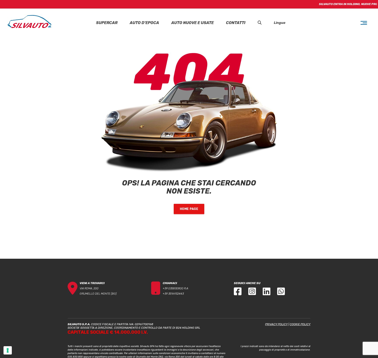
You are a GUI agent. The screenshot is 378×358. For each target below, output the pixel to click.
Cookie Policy (300, 324)
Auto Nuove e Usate (192, 23)
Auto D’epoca (144, 23)
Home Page (189, 209)
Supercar (106, 23)
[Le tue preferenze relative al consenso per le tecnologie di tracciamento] (8, 350)
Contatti (235, 23)
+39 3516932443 (173, 293)
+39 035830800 (173, 288)
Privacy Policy (276, 324)
